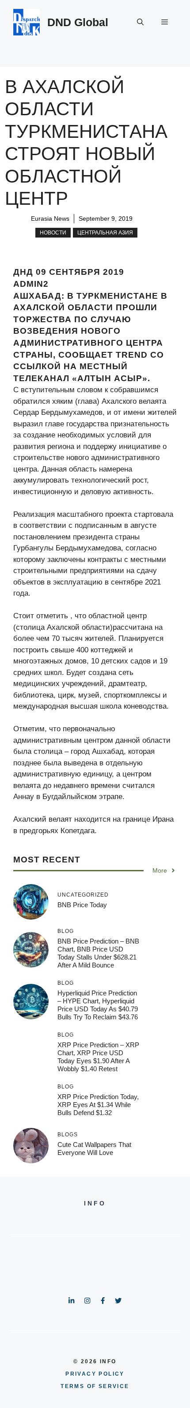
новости (53, 233)
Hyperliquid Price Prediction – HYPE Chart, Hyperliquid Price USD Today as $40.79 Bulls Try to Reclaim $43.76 (97, 1005)
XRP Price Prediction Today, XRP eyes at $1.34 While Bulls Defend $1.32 (98, 1104)
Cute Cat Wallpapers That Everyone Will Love (94, 1148)
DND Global (77, 22)
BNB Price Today (82, 905)
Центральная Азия (105, 233)
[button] (140, 22)
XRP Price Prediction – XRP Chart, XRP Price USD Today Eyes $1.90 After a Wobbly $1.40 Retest (98, 1057)
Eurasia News (50, 218)
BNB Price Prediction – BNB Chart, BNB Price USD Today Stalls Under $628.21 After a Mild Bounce (98, 953)
